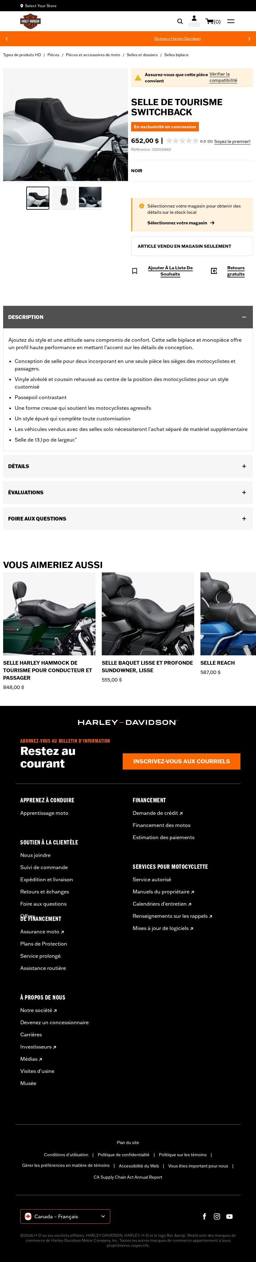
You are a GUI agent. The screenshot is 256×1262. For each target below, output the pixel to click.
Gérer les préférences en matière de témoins (66, 1165)
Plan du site (128, 1142)
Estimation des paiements (163, 837)
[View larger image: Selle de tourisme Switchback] (65, 124)
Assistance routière (43, 968)
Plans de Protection (43, 944)
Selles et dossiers (142, 54)
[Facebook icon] (204, 1216)
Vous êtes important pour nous (198, 1165)
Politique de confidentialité (124, 1154)
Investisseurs (36, 1047)
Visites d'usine (37, 1071)
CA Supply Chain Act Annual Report (128, 1177)
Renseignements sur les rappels (170, 916)
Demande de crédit (155, 813)
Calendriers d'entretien (160, 904)
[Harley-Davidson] (128, 722)
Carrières (31, 1034)
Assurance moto (39, 931)
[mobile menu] (229, 21)
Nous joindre (35, 855)
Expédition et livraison (46, 879)
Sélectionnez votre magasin (177, 223)
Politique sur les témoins (183, 1154)
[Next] (249, 39)
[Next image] (115, 126)
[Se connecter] (194, 21)
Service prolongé (40, 956)
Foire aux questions (43, 904)
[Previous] (6, 39)
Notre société (36, 1010)
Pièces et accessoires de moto (93, 54)
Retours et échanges (44, 891)
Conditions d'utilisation (66, 1154)
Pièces (53, 54)
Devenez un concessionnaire (54, 1022)
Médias (28, 1059)
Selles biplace (176, 54)
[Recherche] (180, 21)
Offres (27, 916)
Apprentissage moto (44, 813)
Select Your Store (41, 5)
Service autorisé (152, 879)
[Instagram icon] (217, 1216)
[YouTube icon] (229, 1216)
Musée (28, 1083)
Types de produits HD (22, 54)
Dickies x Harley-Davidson (157, 38)
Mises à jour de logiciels (161, 928)
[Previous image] (15, 126)
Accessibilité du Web (139, 1165)
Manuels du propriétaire (161, 891)
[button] (189, 140)
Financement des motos (161, 825)
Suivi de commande (44, 867)
